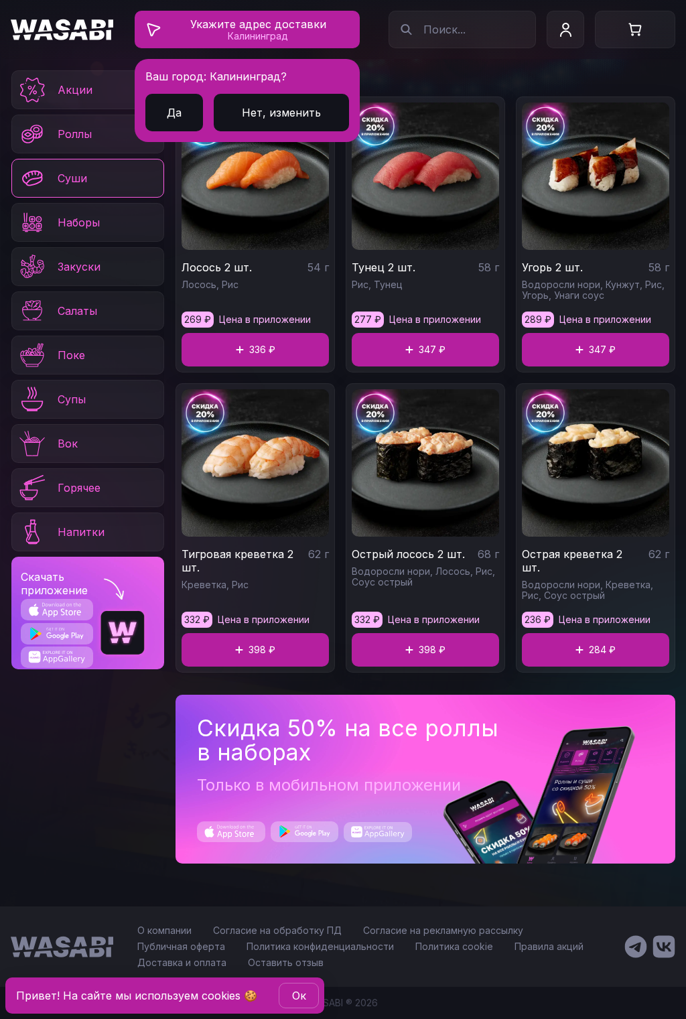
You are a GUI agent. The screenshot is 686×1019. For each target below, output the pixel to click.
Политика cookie (454, 946)
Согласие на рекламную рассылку (443, 930)
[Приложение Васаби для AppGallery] (56, 657)
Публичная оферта (181, 946)
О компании (164, 930)
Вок (68, 443)
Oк (299, 995)
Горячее (79, 487)
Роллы (75, 134)
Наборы (79, 222)
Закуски (79, 266)
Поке (71, 355)
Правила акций (549, 946)
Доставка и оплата (181, 962)
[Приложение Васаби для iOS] (56, 609)
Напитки (81, 532)
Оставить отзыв (286, 962)
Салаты (77, 311)
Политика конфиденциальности (320, 946)
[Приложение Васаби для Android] (56, 633)
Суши (72, 178)
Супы (72, 399)
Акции (75, 89)
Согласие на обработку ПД (277, 930)
